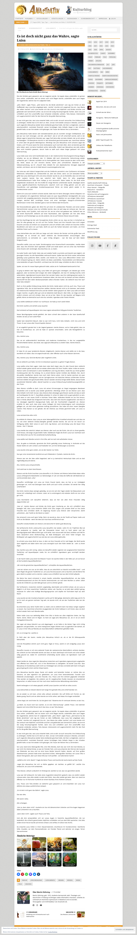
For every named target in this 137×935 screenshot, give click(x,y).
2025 (89, 49)
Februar (97, 57)
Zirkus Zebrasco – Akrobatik (96, 212)
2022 (101, 46)
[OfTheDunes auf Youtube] (100, 245)
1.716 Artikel (56, 892)
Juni (113, 64)
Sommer (91, 87)
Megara (61, 880)
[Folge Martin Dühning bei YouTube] (40, 905)
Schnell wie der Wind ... (104, 112)
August (108, 49)
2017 (101, 42)
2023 (106, 46)
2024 (112, 46)
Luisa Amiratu (48, 49)
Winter (102, 91)
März (107, 72)
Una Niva (28, 884)
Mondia (69, 880)
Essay (90, 57)
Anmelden (90, 222)
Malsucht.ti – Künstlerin (95, 190)
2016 (95, 42)
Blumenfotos (93, 53)
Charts (103, 53)
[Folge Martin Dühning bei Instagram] (36, 905)
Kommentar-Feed (93, 228)
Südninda (100, 87)
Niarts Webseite (92, 192)
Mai (102, 72)
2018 (106, 42)
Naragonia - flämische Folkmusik (107, 118)
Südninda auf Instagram (95, 205)
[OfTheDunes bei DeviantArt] (115, 245)
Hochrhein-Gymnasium (96, 64)
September (109, 83)
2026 (95, 49)
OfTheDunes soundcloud (95, 199)
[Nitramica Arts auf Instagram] (92, 245)
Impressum (103, 18)
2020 (89, 46)
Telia (20, 884)
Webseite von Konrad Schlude (97, 210)
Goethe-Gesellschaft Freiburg (97, 183)
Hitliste (98, 61)
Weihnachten (93, 91)
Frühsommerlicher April (104, 151)
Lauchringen (107, 68)
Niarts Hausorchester (110, 76)
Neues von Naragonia (103, 123)
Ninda (78, 880)
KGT (89, 68)
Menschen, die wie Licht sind (106, 107)
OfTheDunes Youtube (94, 201)
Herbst (90, 61)
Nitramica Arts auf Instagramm (97, 194)
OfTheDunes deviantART (95, 196)
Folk (104, 57)
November (98, 79)
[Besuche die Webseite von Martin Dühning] (34, 905)
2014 (89, 42)
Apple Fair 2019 (101, 101)
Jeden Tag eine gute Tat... (104, 140)
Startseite (19, 18)
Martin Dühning (36, 49)
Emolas (24, 880)
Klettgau (97, 68)
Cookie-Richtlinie (52, 932)
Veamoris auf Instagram (95, 208)
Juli (108, 64)
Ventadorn (110, 87)
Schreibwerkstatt (88, 18)
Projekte (100, 83)
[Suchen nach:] (104, 30)
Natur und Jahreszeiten (104, 134)
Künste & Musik (57, 18)
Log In (113, 18)
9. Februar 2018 (24, 49)
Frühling (112, 57)
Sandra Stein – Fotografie (95, 203)
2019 (112, 42)
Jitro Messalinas (36, 880)
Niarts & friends (94, 76)
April (101, 49)
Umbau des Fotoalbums (104, 145)
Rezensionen (72, 18)
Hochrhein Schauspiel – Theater (98, 185)
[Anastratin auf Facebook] (108, 245)
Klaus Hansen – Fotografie (96, 187)
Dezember (111, 53)
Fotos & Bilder (42, 18)
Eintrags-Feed (92, 225)
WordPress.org (92, 232)
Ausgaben (29, 18)
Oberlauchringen (111, 79)
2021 (95, 46)
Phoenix (91, 83)
